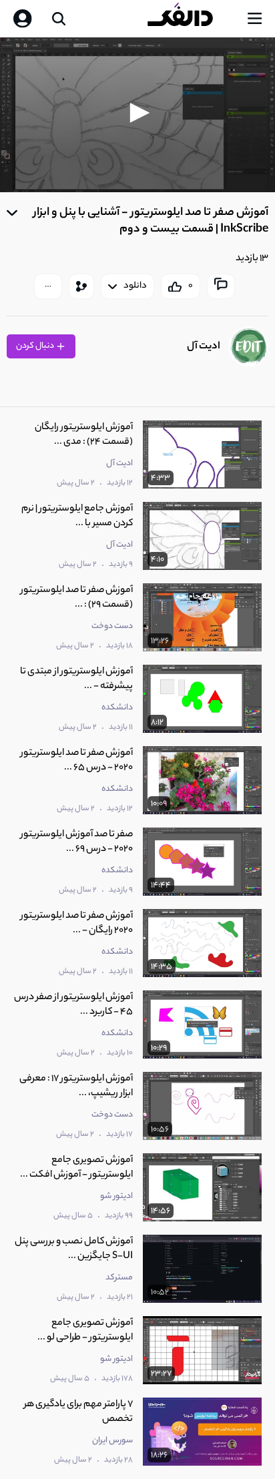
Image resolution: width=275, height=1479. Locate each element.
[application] (137, 114)
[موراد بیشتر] (48, 286)
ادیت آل (203, 346)
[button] (137, 112)
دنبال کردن (35, 346)
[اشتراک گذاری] (81, 286)
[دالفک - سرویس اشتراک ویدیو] (191, 18)
